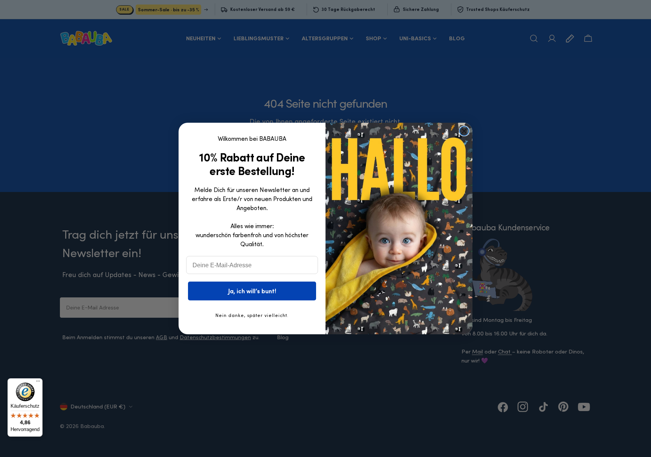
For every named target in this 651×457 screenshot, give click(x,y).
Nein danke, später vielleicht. (252, 315)
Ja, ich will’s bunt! (252, 291)
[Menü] (38, 382)
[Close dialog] (464, 131)
